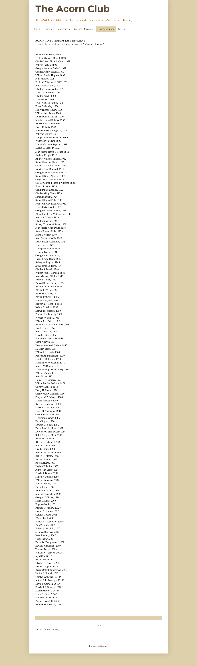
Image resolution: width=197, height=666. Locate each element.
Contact (122, 29)
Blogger (103, 646)
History (48, 29)
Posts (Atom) (53, 629)
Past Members (106, 29)
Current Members (83, 29)
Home (36, 29)
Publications (63, 29)
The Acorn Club (72, 8)
